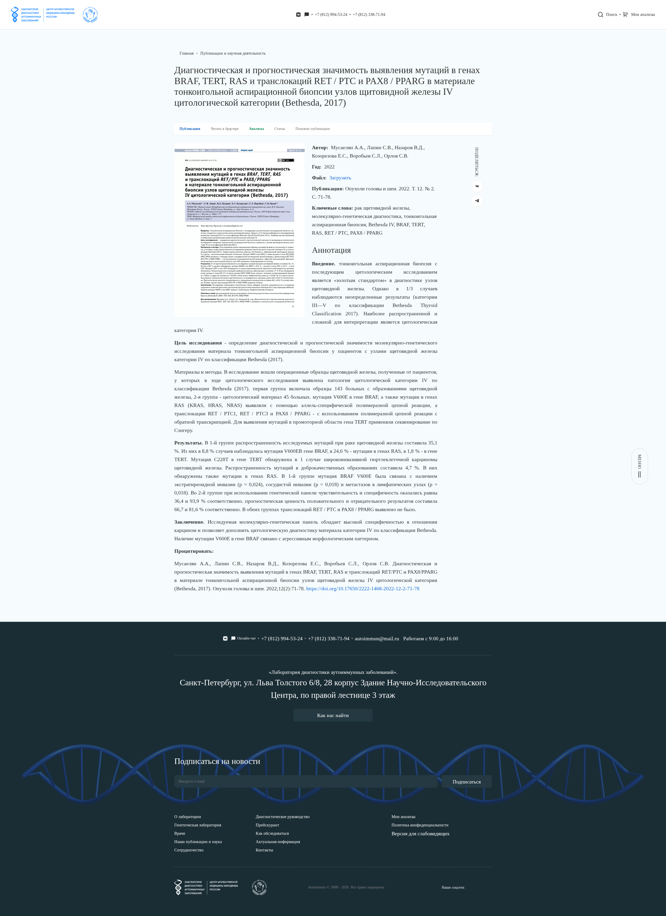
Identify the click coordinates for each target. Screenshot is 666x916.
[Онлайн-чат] (306, 14)
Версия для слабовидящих (421, 833)
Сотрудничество (188, 850)
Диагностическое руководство (283, 816)
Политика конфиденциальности (420, 825)
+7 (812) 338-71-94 (369, 14)
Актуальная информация (278, 841)
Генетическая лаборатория (197, 825)
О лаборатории (187, 816)
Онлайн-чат (246, 638)
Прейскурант (267, 825)
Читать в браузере (225, 129)
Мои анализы (403, 816)
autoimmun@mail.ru (377, 638)
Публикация (190, 129)
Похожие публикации (313, 129)
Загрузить (340, 177)
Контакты (264, 850)
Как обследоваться (272, 833)
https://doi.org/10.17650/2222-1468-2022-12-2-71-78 (362, 588)
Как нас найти (333, 715)
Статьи (279, 129)
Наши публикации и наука (198, 841)
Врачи (179, 833)
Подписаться (467, 782)
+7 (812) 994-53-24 (331, 14)
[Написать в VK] (298, 14)
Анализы (256, 129)
